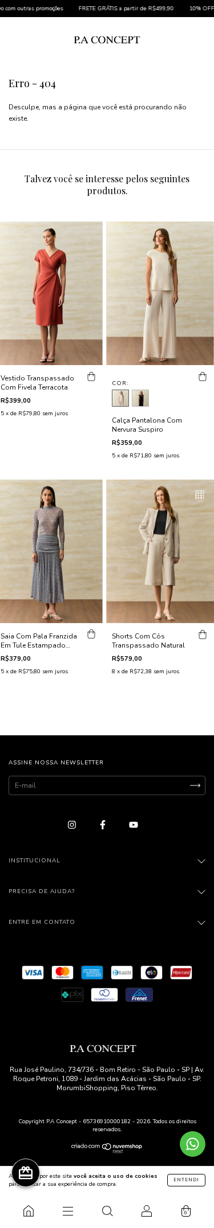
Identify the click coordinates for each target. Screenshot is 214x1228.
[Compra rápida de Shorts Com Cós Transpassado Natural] (202, 634)
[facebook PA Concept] (103, 824)
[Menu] (67, 1210)
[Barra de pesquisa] (107, 1210)
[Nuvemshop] (107, 1151)
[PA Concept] (28, 1210)
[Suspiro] (120, 398)
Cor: (120, 383)
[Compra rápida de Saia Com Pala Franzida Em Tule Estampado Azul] (91, 634)
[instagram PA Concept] (73, 824)
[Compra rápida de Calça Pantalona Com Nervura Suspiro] (202, 376)
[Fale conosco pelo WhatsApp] (192, 1144)
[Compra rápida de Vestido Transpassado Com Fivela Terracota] (91, 376)
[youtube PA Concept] (133, 824)
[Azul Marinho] (140, 398)
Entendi (186, 1180)
